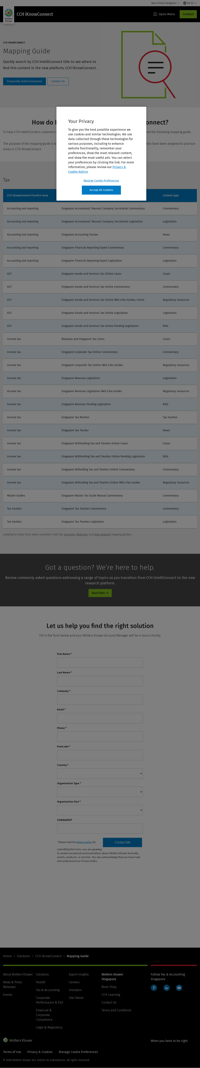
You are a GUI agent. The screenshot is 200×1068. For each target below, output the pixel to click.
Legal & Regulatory (49, 1027)
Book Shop (109, 987)
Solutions (23, 956)
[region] (101, 154)
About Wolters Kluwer (18, 974)
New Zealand (102, 534)
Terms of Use (12, 1052)
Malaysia (82, 534)
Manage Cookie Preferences (101, 180)
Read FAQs (98, 593)
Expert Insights (79, 974)
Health (40, 982)
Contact (188, 14)
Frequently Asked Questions (24, 81)
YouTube (179, 988)
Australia (69, 534)
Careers (74, 982)
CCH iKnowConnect (48, 956)
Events (7, 995)
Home (7, 956)
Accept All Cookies (101, 190)
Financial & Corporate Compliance (44, 1014)
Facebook (154, 988)
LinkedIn (166, 988)
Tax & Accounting (48, 990)
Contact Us (58, 81)
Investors (75, 990)
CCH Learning (111, 995)
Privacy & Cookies (40, 1052)
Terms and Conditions (116, 1010)
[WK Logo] (17, 1040)
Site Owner (76, 998)
